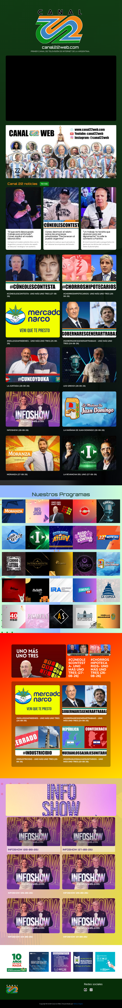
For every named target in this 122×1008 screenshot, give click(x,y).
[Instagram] (91, 990)
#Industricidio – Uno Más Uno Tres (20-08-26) (37, 760)
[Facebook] (85, 990)
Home (115, 4)
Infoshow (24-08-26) (20, 937)
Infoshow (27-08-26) (78, 849)
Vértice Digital (78, 1004)
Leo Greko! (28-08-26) (74, 386)
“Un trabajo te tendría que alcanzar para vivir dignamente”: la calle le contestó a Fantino (96, 235)
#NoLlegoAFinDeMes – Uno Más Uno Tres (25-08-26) (32, 342)
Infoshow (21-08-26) (75, 937)
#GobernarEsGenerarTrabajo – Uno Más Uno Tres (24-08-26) (87, 342)
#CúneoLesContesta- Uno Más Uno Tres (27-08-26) (32, 295)
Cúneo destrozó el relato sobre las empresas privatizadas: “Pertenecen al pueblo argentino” (60, 235)
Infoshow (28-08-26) (18, 430)
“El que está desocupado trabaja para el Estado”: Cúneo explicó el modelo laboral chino (21, 235)
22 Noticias (103, 4)
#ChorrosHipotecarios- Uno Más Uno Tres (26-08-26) (88, 295)
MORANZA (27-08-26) (17, 474)
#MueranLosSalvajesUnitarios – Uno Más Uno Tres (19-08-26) (83, 760)
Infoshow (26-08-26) (20, 893)
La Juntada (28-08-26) (18, 386)
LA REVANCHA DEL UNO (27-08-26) (80, 474)
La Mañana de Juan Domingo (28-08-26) (84, 430)
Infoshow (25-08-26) (75, 893)
